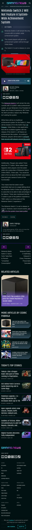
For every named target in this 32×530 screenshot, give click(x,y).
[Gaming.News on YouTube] (2, 456)
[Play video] (16, 151)
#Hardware (5, 217)
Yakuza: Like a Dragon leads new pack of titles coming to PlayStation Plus (10, 373)
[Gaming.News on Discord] (6, 456)
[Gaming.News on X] (9, 456)
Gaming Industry (5, 479)
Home (2, 6)
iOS (17, 491)
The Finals (3, 491)
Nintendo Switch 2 (10, 103)
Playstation (4, 471)
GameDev (19, 473)
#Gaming (12, 217)
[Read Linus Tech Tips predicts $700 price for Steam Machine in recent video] (14, 290)
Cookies (11, 520)
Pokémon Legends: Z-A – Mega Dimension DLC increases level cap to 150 (10, 398)
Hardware (6, 6)
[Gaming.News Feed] (15, 456)
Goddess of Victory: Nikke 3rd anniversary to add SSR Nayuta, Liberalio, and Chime (11, 423)
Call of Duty (4, 496)
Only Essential (11, 527)
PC (1, 468)
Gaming (19, 468)
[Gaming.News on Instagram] (12, 456)
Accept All (21, 527)
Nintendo (3, 476)
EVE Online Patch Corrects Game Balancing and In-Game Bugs (10, 386)
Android (19, 488)
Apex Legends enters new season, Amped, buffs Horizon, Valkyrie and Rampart (10, 410)
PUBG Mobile (4, 493)
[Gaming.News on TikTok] (19, 456)
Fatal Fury (3, 498)
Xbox (2, 473)
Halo (2, 488)
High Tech (19, 471)
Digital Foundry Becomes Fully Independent (10, 434)
